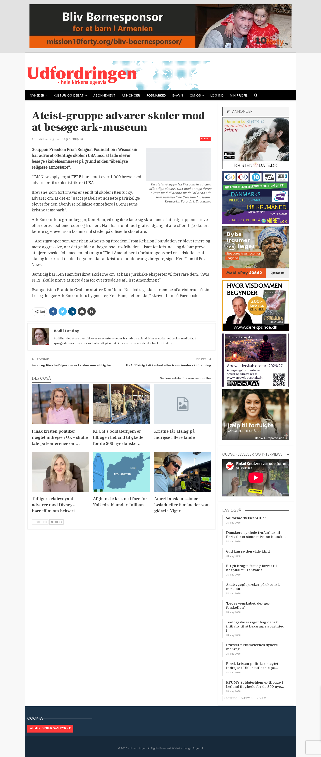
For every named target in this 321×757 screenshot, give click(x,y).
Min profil (238, 95)
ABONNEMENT (104, 95)
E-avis (178, 95)
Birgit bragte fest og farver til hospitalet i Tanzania (251, 567)
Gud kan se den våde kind (248, 551)
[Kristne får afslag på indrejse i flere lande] (182, 404)
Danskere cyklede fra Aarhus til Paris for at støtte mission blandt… (256, 534)
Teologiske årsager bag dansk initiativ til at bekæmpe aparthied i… (255, 626)
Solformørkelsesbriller (246, 518)
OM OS (195, 95)
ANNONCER (131, 95)
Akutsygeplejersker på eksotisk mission (253, 586)
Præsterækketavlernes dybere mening (252, 647)
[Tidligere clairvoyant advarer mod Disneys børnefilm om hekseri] (60, 472)
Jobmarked (156, 95)
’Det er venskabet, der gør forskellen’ (248, 605)
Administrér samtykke (50, 728)
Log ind (217, 95)
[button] (256, 96)
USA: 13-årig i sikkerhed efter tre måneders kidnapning (168, 365)
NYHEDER (37, 95)
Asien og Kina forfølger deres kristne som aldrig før (71, 365)
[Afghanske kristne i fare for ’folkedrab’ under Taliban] (121, 472)
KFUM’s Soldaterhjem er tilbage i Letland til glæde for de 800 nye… (255, 684)
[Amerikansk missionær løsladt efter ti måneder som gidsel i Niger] (182, 472)
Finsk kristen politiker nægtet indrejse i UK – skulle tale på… (252, 665)
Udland (205, 138)
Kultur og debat (69, 95)
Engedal (198, 748)
